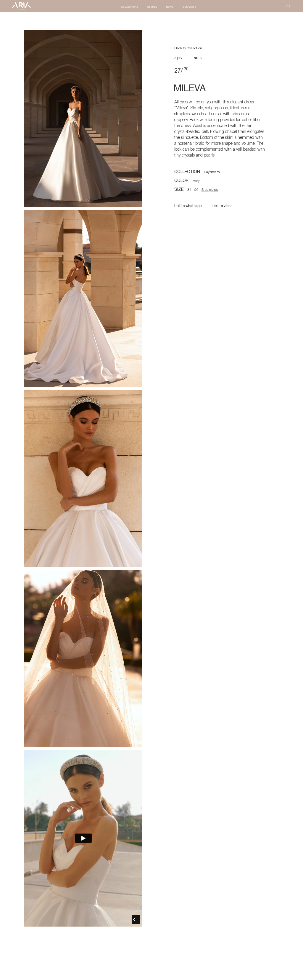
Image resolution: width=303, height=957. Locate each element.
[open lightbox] (83, 120)
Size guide (210, 189)
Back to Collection (188, 48)
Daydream (212, 172)
